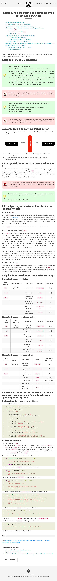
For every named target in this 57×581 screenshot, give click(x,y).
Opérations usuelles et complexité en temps (20, 35)
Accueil (3, 3)
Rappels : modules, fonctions (15, 22)
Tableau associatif (15, 542)
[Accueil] (28, 4)
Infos (20, 3)
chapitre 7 (14, 217)
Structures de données (36, 540)
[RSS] (28, 571)
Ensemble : (15, 33)
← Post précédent (10, 559)
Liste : (13, 30)
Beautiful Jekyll (46, 576)
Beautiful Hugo (33, 576)
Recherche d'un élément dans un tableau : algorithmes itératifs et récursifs (29, 554)
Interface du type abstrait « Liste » (21, 47)
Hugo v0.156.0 (17, 576)
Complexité (6, 542)
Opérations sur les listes (18, 37)
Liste (15, 540)
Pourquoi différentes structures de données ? (21, 26)
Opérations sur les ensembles (19, 41)
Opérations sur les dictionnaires (20, 39)
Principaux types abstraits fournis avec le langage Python (24, 28)
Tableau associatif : (18, 32)
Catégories (47, 3)
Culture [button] (38, 3)
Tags (54, 3)
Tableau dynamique (24, 540)
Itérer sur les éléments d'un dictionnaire (18, 550)
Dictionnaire (9, 540)
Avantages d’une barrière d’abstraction (18, 24)
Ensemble (47, 540)
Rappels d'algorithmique (12, 552)
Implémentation (15, 49)
